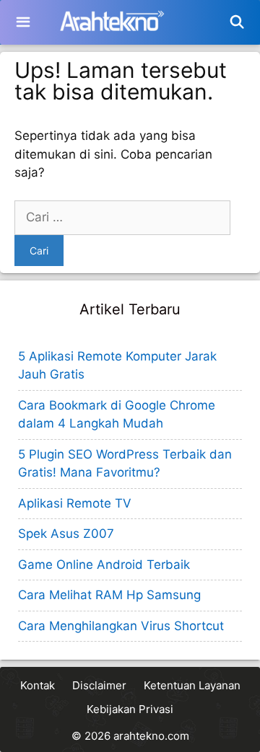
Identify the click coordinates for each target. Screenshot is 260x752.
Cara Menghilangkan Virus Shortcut (121, 626)
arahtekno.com (151, 736)
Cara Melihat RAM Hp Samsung (109, 595)
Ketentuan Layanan (192, 685)
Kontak (37, 685)
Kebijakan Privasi (130, 709)
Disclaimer (99, 685)
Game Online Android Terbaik (104, 564)
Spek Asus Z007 (66, 533)
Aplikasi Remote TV (74, 503)
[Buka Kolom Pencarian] (237, 22)
